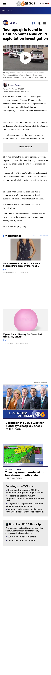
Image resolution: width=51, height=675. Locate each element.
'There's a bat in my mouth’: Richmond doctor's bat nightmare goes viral (24, 498)
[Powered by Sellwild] (44, 382)
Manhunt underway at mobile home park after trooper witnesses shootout (24, 510)
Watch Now (43, 3)
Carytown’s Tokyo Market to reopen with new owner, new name (24, 505)
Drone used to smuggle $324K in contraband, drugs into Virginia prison (24, 491)
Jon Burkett (16, 85)
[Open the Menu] (4, 4)
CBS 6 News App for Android (21, 537)
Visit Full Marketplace (40, 236)
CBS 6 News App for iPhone (21, 540)
